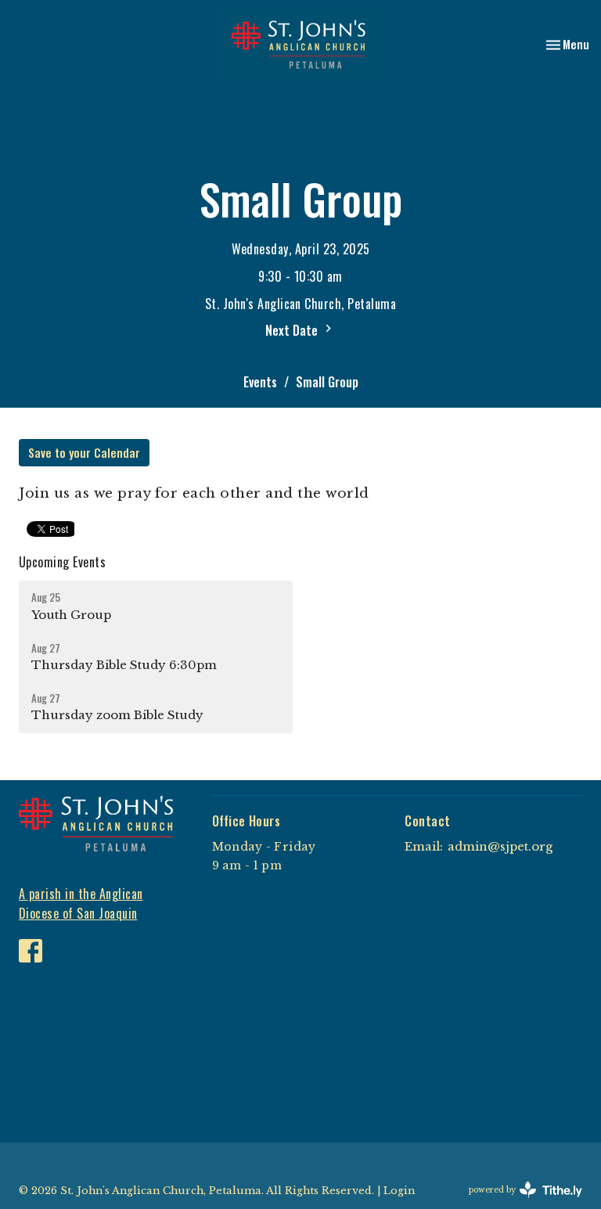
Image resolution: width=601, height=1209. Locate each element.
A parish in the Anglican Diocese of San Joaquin (81, 903)
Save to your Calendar (84, 452)
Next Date (293, 330)
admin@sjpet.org (500, 846)
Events (260, 381)
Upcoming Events (62, 561)
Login (399, 1190)
